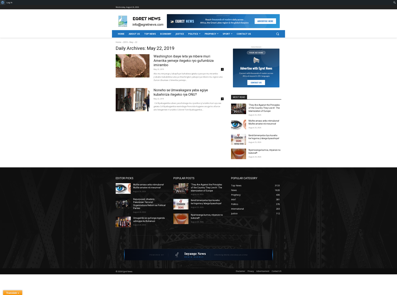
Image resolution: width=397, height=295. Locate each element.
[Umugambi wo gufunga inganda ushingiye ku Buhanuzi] (123, 222)
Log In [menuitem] (9, 2)
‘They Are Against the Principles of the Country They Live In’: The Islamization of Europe (264, 108)
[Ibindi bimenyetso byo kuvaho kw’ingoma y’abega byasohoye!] (238, 139)
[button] (277, 34)
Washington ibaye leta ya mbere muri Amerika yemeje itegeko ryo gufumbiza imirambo (184, 60)
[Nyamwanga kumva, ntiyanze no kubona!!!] (238, 154)
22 (136, 42)
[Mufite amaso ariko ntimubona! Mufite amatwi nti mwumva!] (238, 124)
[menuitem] (2, 2)
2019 (125, 42)
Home (118, 42)
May (131, 42)
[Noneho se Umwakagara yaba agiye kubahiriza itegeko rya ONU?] (132, 99)
